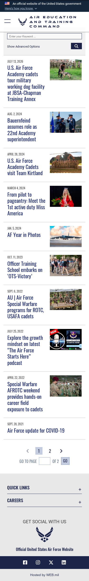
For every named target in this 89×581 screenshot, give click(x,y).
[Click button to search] (76, 46)
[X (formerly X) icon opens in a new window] (51, 562)
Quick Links (18, 487)
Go (65, 461)
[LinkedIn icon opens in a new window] (63, 562)
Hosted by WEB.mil (44, 575)
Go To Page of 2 (39, 461)
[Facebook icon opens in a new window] (25, 562)
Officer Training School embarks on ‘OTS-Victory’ (24, 270)
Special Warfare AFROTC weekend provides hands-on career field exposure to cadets (25, 396)
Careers (15, 500)
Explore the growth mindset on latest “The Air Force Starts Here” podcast (25, 350)
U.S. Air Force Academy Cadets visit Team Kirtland (25, 167)
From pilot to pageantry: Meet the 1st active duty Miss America (26, 204)
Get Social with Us (44, 521)
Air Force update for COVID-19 (36, 430)
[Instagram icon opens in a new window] (38, 562)
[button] (21, 8)
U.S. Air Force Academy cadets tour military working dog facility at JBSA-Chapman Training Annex (26, 83)
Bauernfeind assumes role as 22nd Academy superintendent (22, 129)
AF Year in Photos (24, 234)
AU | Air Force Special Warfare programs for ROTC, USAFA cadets (25, 306)
